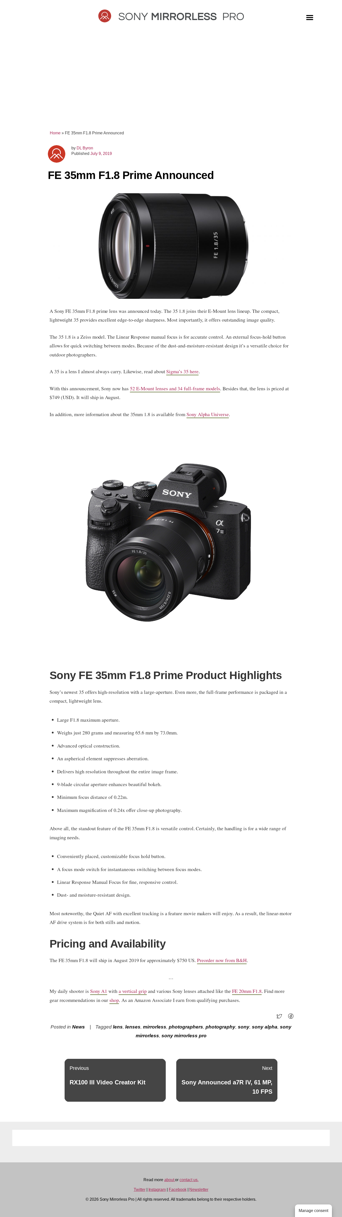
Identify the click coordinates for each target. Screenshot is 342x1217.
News (78, 1026)
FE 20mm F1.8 (247, 991)
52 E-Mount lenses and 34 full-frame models (175, 388)
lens (118, 1026)
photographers (186, 1026)
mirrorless (154, 1026)
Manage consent (313, 1210)
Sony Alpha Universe (208, 414)
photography (220, 1026)
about (169, 1180)
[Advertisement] (171, 83)
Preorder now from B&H (222, 960)
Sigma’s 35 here (182, 371)
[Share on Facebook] (292, 1017)
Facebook (178, 1189)
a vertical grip (133, 991)
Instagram (157, 1189)
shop (114, 1000)
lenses (132, 1026)
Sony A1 (98, 991)
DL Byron (85, 148)
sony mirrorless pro (184, 1035)
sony (243, 1026)
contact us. (189, 1180)
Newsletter (198, 1189)
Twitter (139, 1189)
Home (55, 133)
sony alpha (264, 1026)
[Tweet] (281, 1017)
